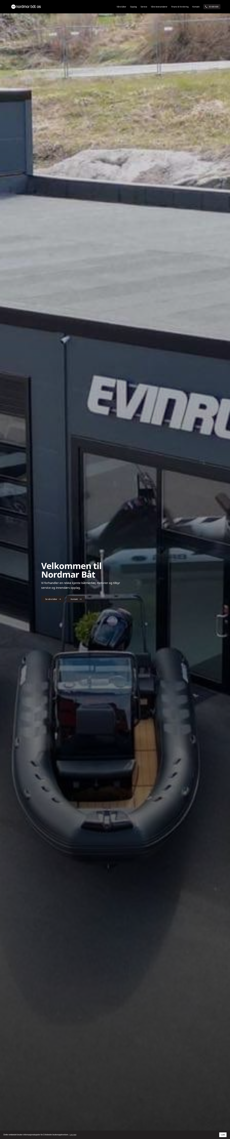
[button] (52, 599)
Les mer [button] (73, 1135)
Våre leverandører (159, 6)
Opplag (133, 6)
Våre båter (121, 6)
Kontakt (196, 6)
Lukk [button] (223, 1135)
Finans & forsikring (180, 6)
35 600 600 (213, 6)
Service (144, 6)
